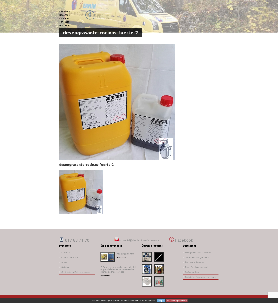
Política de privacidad (177, 300)
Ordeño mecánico (69, 257)
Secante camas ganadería (197, 257)
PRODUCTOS (65, 18)
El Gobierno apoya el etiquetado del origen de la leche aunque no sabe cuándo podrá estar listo (118, 269)
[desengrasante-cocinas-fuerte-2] (138, 102)
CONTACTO (64, 22)
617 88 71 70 (76, 240)
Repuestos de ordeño (195, 262)
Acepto (161, 300)
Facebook (183, 240)
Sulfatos (65, 267)
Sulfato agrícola (192, 272)
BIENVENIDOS (65, 11)
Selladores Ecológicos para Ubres (200, 277)
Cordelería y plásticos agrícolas (75, 272)
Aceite (64, 262)
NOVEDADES (64, 25)
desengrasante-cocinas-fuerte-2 (86, 165)
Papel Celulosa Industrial (196, 267)
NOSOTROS (64, 15)
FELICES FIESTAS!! (125, 254)
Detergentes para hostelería (198, 252)
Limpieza (65, 252)
